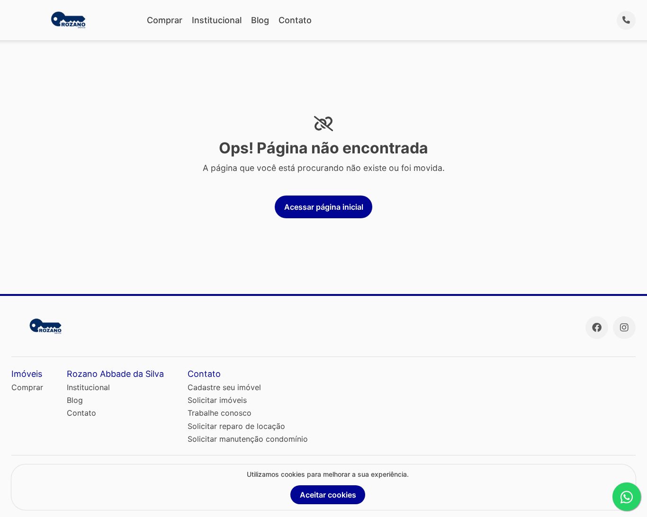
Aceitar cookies (328, 494)
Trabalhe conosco (220, 413)
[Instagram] (624, 327)
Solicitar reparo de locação (236, 426)
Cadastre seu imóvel (224, 387)
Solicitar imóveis (217, 400)
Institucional (217, 20)
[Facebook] (596, 327)
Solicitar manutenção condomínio (248, 439)
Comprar (164, 20)
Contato (295, 20)
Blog (260, 20)
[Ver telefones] (626, 20)
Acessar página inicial (323, 207)
